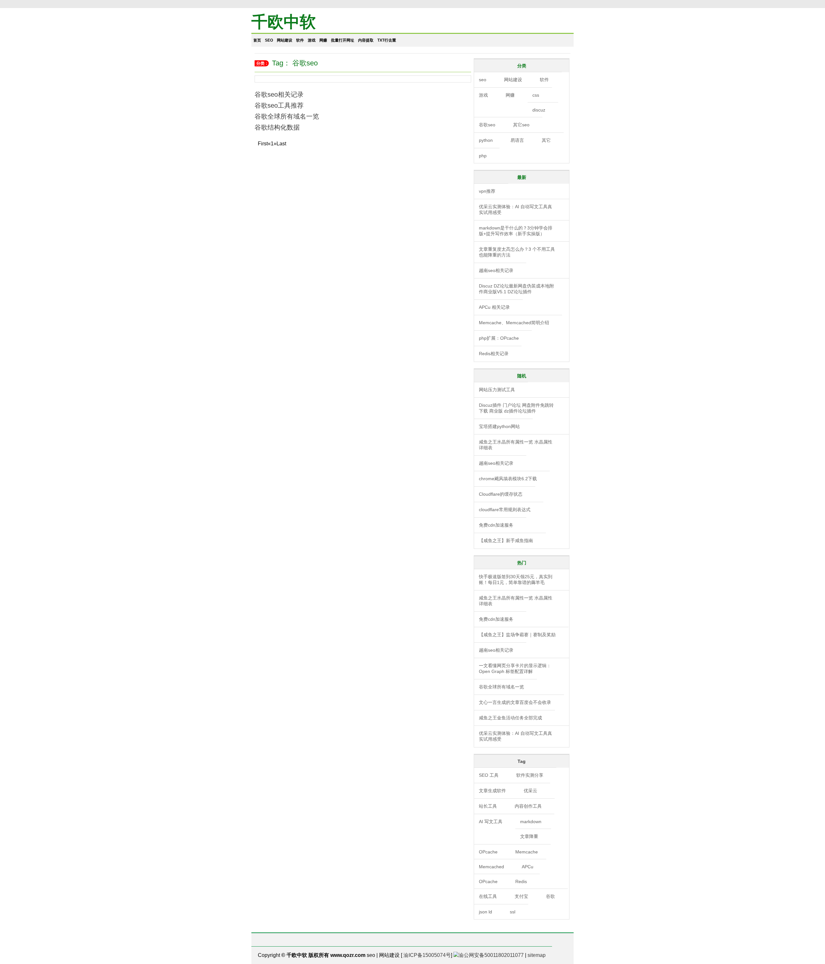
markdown (530, 821)
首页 (257, 40)
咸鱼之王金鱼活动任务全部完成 (510, 717)
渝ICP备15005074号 (427, 955)
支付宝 (521, 896)
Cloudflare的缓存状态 (500, 494)
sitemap (537, 955)
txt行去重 (386, 40)
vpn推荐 (487, 191)
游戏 (311, 40)
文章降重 (529, 836)
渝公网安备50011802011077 (491, 955)
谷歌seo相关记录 (279, 94)
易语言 (517, 140)
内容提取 (366, 40)
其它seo (521, 124)
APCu (527, 866)
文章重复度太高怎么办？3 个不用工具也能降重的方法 (517, 252)
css (535, 95)
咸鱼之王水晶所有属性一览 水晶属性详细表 (515, 444)
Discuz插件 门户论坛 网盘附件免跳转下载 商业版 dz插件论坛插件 (516, 408)
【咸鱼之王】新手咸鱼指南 (506, 540)
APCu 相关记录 (494, 307)
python (486, 140)
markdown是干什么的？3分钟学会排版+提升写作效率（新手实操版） (515, 230)
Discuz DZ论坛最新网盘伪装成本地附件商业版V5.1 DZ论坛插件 (516, 288)
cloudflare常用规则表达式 (504, 509)
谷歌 (550, 896)
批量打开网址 (342, 40)
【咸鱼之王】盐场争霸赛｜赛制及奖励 (517, 634)
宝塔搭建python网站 (499, 426)
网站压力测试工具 (497, 389)
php (483, 155)
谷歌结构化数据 (277, 127)
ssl (512, 911)
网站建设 (284, 40)
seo (269, 40)
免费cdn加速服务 (496, 525)
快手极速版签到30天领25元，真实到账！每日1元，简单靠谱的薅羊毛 (515, 579)
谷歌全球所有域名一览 (287, 116)
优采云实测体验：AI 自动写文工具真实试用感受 (515, 209)
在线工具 (488, 896)
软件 (300, 40)
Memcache (526, 851)
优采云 (530, 790)
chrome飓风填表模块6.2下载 (508, 478)
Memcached (491, 866)
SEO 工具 (489, 775)
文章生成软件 (492, 790)
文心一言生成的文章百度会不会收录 (515, 702)
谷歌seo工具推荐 (279, 105)
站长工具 (488, 806)
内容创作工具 (528, 806)
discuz (538, 109)
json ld (485, 911)
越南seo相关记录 (496, 270)
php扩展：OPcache (499, 338)
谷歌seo (487, 124)
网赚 (323, 40)
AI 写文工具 (490, 821)
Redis (521, 881)
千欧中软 (283, 22)
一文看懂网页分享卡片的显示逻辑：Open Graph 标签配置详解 (515, 668)
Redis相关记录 (494, 353)
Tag (522, 761)
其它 (546, 140)
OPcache (488, 851)
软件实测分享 (529, 775)
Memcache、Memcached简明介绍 (514, 322)
